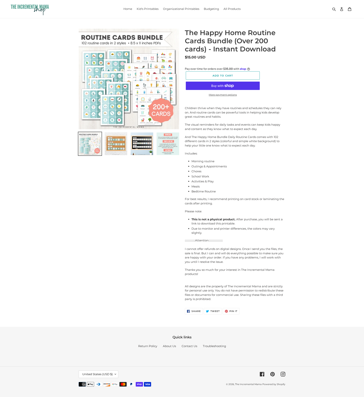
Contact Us (189, 346)
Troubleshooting (214, 346)
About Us (169, 346)
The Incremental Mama (248, 384)
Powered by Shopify (273, 384)
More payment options (223, 94)
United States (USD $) (97, 374)
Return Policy (147, 346)
